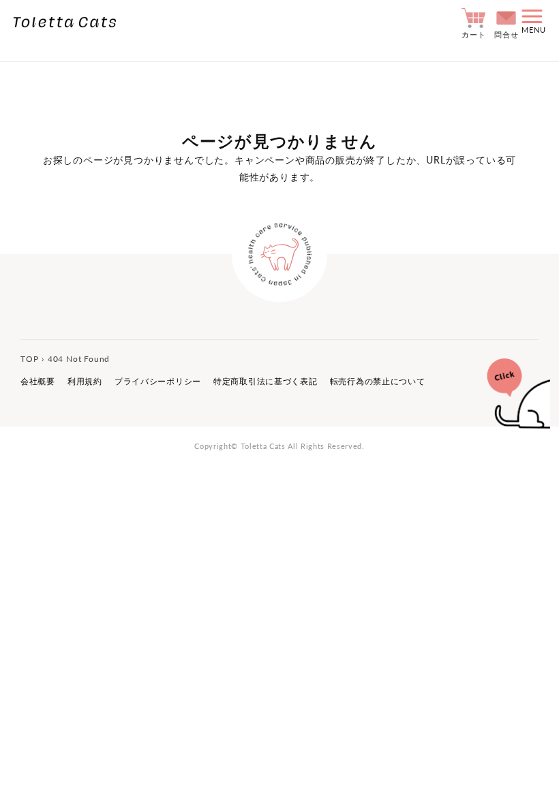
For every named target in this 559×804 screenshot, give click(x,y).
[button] (534, 23)
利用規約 (84, 381)
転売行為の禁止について (377, 381)
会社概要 (37, 381)
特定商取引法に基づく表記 (265, 381)
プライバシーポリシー (158, 381)
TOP (29, 359)
